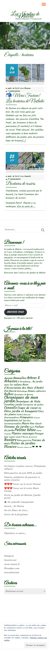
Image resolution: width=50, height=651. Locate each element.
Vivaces (27, 88)
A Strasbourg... (25, 381)
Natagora (9, 555)
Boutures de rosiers (20, 184)
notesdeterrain (11, 572)
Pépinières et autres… (15, 533)
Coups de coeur (28, 408)
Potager (39, 433)
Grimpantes (26, 417)
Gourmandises (11, 417)
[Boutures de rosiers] (25, 160)
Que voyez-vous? (13, 436)
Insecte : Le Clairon (14, 506)
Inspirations (11, 420)
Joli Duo (23, 420)
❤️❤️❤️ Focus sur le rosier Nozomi (22, 484)
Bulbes (8, 394)
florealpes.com (11, 568)
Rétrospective (24, 440)
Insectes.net (10, 560)
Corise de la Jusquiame (16, 514)
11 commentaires (14, 179)
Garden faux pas (24, 414)
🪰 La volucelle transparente (19, 502)
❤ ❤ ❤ (37, 447)
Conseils (27, 176)
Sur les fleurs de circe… (16, 510)
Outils (31, 427)
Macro (25, 423)
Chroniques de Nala (27, 401)
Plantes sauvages (23, 433)
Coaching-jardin (13, 404)
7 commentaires (14, 91)
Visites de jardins (22, 443)
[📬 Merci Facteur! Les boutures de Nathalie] (25, 72)
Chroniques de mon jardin (21, 399)
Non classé (36, 423)
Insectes (37, 418)
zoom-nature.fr (12, 564)
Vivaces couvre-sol (24, 447)
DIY (39, 408)
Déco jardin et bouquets (21, 411)
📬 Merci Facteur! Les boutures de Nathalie (25, 98)
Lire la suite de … (26, 206)
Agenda (8, 378)
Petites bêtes (25, 429)
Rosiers (10, 439)
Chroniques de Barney (23, 394)
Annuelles (19, 378)
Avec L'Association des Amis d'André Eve (24, 388)
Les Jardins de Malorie (25, 15)
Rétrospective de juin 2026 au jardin (23, 473)
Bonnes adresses (37, 391)
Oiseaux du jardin (16, 426)
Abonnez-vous (15, 312)
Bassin (13, 391)
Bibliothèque (22, 391)
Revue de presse (30, 437)
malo (9, 88)
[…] (24, 140)
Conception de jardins (33, 404)
